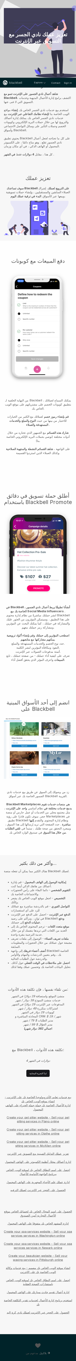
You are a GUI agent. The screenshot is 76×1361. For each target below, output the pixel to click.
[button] (38, 123)
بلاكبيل (43, 1353)
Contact (55, 82)
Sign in (68, 82)
